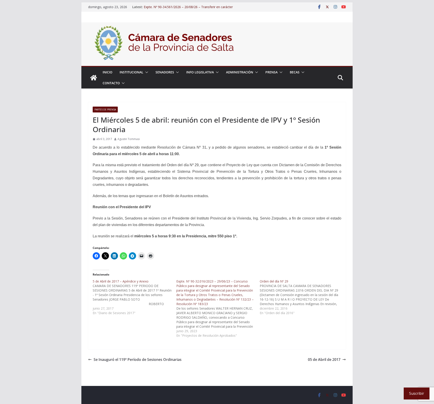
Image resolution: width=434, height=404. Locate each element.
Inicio (107, 72)
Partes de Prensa (105, 109)
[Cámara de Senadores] (93, 77)
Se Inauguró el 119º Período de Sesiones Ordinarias (138, 359)
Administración (239, 72)
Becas (295, 72)
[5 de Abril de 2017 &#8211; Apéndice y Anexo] (134, 297)
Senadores (165, 72)
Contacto (111, 83)
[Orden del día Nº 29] (301, 297)
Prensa (271, 72)
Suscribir (416, 393)
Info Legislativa (200, 72)
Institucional (131, 72)
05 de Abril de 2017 (324, 359)
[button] (145, 72)
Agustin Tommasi (129, 139)
